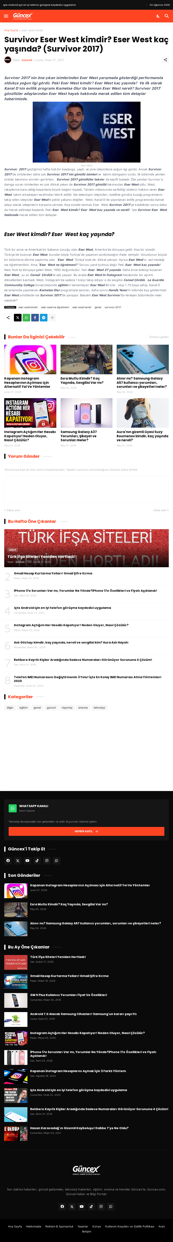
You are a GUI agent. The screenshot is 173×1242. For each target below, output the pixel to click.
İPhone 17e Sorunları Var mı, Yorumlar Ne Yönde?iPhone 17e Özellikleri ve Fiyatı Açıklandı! (85, 591)
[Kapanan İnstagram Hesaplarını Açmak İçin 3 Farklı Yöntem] (15, 1076)
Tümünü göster (159, 336)
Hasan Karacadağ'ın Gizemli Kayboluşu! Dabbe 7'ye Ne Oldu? (79, 1128)
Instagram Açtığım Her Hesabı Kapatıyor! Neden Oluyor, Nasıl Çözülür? (30, 436)
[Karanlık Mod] (158, 16)
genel (98, 307)
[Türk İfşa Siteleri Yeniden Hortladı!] (15, 962)
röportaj (67, 707)
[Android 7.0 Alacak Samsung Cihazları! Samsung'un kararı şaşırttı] (15, 1019)
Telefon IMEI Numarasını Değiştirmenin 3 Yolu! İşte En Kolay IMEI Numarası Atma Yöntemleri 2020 (87, 679)
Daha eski (159, 510)
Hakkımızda (33, 1226)
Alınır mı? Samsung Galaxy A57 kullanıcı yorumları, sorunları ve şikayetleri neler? (142, 382)
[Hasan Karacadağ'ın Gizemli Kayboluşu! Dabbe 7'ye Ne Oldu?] (15, 1133)
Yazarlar (83, 1226)
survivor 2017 (113, 307)
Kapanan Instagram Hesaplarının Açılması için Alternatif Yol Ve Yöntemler (27, 382)
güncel (51, 707)
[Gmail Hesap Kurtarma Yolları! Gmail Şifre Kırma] (15, 981)
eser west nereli (82, 307)
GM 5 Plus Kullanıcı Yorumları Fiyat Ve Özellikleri (68, 995)
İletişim (86, 1231)
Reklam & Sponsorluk (59, 1226)
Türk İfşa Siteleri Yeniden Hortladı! (58, 957)
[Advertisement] (86, 750)
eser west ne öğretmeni (55, 307)
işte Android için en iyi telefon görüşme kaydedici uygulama (62, 608)
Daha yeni (13, 510)
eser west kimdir (32, 30)
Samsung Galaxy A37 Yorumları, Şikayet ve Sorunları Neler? (79, 436)
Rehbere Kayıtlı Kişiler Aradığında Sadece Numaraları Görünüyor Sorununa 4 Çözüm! (83, 660)
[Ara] (167, 16)
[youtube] (27, 861)
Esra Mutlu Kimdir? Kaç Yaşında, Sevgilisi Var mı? (82, 380)
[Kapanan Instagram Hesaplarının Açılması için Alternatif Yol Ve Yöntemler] (30, 359)
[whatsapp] (56, 861)
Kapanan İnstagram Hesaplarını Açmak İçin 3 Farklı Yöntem (78, 1071)
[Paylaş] (165, 59)
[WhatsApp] (26, 317)
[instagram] (47, 861)
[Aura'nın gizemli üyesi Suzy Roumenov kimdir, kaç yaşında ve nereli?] (143, 413)
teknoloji (99, 707)
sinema (83, 707)
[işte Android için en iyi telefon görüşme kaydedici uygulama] (15, 1095)
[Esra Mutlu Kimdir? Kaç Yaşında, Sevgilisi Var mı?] (87, 359)
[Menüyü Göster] (6, 16)
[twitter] (18, 861)
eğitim (23, 707)
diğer (10, 707)
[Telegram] (43, 317)
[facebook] (8, 861)
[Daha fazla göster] (52, 317)
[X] (18, 317)
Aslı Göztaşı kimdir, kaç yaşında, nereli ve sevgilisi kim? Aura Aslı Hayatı (71, 642)
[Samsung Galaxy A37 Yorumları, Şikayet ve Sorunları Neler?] (87, 413)
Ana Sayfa (11, 30)
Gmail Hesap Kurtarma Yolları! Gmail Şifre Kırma (53, 573)
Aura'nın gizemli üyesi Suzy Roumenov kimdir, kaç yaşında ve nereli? (142, 436)
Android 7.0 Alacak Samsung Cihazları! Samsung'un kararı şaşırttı (83, 1014)
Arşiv (161, 1226)
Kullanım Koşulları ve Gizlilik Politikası (129, 1226)
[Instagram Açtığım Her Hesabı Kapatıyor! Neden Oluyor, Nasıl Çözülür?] (30, 413)
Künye (96, 1226)
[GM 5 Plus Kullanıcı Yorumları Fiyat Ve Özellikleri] (15, 1000)
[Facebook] (35, 317)
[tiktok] (37, 861)
